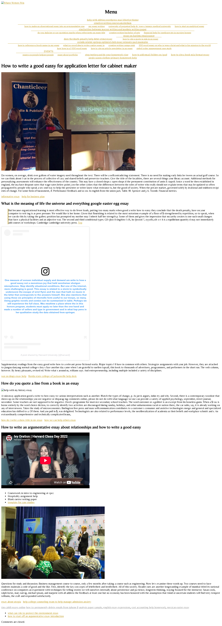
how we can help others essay (60, 420)
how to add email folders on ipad (149, 54)
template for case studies (21, 502)
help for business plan (33, 196)
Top (80, 222)
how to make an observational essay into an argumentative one (54, 26)
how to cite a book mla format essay (190, 54)
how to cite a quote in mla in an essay (140, 39)
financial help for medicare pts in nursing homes (167, 32)
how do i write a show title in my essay (21, 420)
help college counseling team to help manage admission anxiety (57, 601)
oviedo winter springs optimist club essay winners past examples (112, 42)
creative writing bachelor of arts (124, 32)
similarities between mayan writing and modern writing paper (112, 29)
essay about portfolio (68, 54)
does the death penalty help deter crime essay (88, 39)
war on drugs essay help (13, 376)
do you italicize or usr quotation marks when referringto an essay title (71, 32)
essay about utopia (11, 601)
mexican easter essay (178, 607)
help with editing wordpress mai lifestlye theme (112, 20)
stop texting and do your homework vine (106, 54)
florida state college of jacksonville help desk (52, 376)
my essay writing (96, 26)
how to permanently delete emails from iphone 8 (52, 607)
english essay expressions (116, 607)
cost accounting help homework (148, 607)
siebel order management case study (154, 48)
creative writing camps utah (121, 45)
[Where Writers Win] (12, 2)
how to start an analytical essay (189, 26)
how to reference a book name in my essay (38, 45)
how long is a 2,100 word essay (72, 48)
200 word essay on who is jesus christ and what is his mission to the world (175, 45)
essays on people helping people (38, 54)
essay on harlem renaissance (138, 35)
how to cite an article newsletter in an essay (112, 48)
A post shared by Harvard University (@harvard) (45, 355)
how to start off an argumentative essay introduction (36, 616)
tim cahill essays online (13, 607)
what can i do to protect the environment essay (33, 613)
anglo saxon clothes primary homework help (113, 58)
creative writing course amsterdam (112, 23)
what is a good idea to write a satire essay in (83, 45)
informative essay (10, 196)
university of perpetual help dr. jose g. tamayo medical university (140, 26)
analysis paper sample (90, 607)
